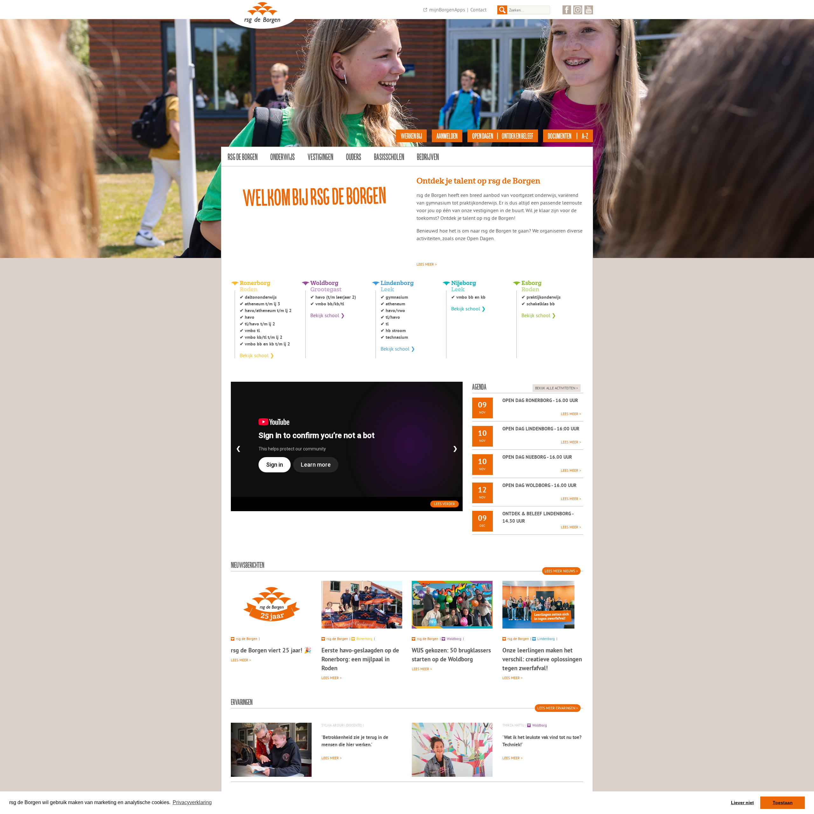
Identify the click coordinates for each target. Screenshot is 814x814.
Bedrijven (428, 156)
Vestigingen (320, 156)
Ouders (353, 156)
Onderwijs (282, 156)
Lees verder (444, 504)
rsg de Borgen (243, 156)
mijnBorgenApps (447, 9)
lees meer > (427, 264)
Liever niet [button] (742, 802)
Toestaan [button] (783, 802)
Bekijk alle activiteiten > (556, 388)
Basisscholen (389, 156)
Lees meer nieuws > (561, 571)
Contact (478, 9)
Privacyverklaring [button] (192, 802)
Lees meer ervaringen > (557, 708)
